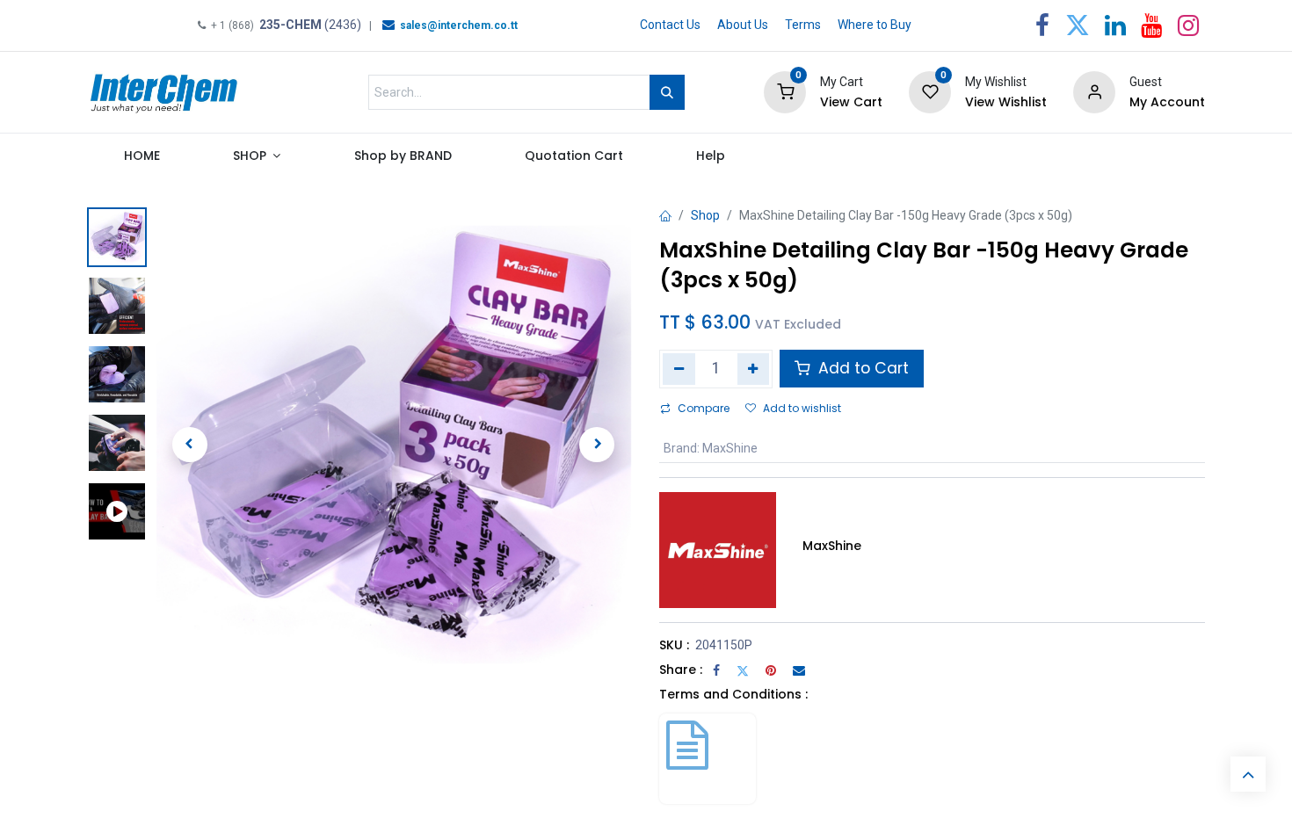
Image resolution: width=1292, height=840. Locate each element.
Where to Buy (874, 25)
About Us (742, 25)
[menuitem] (141, 160)
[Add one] (753, 369)
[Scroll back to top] (1248, 774)
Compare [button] (703, 408)
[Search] (667, 92)
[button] (190, 445)
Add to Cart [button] (861, 368)
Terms (803, 25)
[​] (388, 25)
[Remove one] (679, 369)
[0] (785, 91)
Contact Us (670, 25)
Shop (705, 215)
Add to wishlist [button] (802, 408)
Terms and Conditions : (733, 694)
